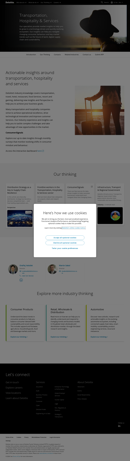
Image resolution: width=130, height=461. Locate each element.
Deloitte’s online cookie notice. (73, 228)
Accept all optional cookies (65, 237)
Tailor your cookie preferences (65, 248)
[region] (65, 230)
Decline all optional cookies (65, 243)
